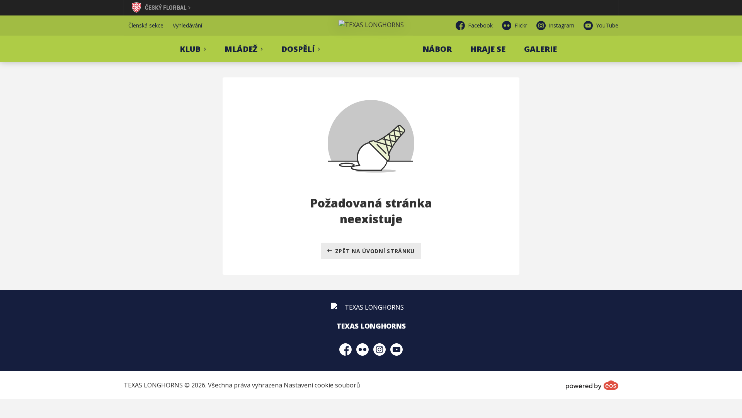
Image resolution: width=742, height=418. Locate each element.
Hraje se (487, 49)
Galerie (540, 49)
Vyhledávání (187, 25)
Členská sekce (145, 25)
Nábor (437, 49)
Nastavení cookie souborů (322, 385)
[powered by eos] (592, 385)
